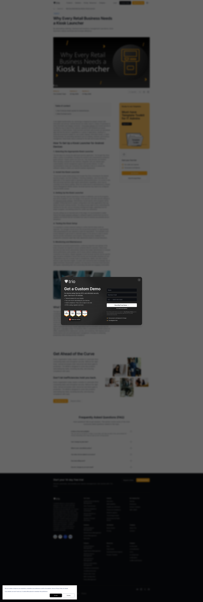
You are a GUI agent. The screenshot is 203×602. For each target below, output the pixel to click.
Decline (68, 595)
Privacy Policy (59, 588)
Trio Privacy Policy (128, 311)
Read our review (76, 319)
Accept (56, 595)
